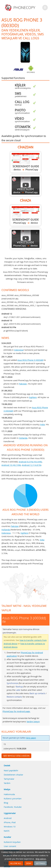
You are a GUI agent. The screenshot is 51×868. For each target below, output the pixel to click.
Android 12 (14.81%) (31, 465)
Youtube (17, 807)
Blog (6, 802)
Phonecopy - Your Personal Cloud (20, 7)
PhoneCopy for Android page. (16, 711)
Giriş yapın (31, 738)
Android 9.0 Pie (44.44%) (30, 461)
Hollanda (23, 438)
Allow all (15, 863)
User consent (10, 846)
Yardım (7, 783)
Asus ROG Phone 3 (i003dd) (30, 360)
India (42, 424)
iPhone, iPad (10, 822)
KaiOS (6, 830)
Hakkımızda (9, 794)
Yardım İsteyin (33, 721)
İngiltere (33, 397)
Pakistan (23, 383)
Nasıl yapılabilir (11, 770)
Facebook (8, 807)
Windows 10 (10, 826)
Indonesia (18, 349)
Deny (28, 863)
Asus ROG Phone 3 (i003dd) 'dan (25, 162)
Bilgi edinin (41, 859)
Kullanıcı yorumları (12, 798)
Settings (40, 863)
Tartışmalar (9, 778)
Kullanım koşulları (12, 842)
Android (7, 818)
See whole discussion (16, 755)
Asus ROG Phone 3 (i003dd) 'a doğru (25, 215)
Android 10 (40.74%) (11, 465)
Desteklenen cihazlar (13, 774)
